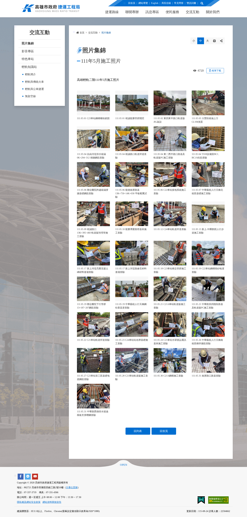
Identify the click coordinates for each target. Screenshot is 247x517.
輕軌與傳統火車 (34, 81)
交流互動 (192, 12)
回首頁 (131, 3)
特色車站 (28, 59)
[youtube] (35, 477)
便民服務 (172, 12)
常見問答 (178, 3)
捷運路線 (112, 12)
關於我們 (212, 12)
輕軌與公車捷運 (34, 89)
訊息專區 (152, 12)
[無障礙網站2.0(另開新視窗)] (218, 500)
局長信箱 (166, 3)
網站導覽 (143, 3)
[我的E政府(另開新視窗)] (201, 500)
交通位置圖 (72, 487)
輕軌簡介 (30, 74)
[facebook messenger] (28, 477)
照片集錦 (28, 43)
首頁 (82, 32)
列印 (214, 40)
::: (125, 3)
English (154, 3)
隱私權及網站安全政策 (28, 502)
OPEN (123, 465)
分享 (221, 40)
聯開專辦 (132, 12)
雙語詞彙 (191, 3)
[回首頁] (51, 10)
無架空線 (30, 96)
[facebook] (21, 477)
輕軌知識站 (29, 67)
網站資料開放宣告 (52, 502)
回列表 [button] (138, 431)
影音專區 (28, 51)
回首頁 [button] (164, 431)
